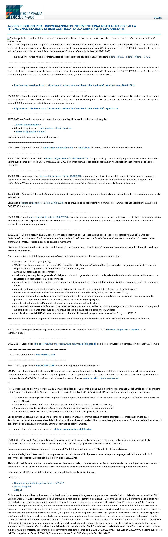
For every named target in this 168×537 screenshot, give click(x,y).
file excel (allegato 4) (65, 343)
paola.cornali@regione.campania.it (101, 378)
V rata (147, 56)
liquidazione (84, 147)
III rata (129, 56)
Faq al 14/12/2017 (45, 365)
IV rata (138, 56)
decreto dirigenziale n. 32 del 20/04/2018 (66, 158)
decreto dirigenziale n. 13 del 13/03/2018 (41, 202)
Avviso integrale (22, 486)
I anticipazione (46, 128)
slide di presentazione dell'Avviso (73, 429)
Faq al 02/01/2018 (45, 354)
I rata (113, 56)
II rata (120, 56)
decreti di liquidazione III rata (30, 131)
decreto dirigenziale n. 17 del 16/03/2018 (60, 176)
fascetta (135, 329)
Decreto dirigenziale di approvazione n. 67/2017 (39, 483)
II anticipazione (64, 128)
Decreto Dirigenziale (117, 329)
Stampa (158, 18)
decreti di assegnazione (28, 124)
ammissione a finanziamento (58, 147)
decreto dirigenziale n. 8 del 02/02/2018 (47, 217)
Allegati (18, 489)
